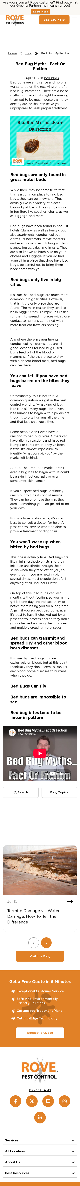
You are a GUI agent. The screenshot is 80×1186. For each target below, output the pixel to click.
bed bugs (51, 78)
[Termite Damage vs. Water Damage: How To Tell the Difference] (40, 870)
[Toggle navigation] (74, 20)
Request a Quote (40, 1033)
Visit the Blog (40, 956)
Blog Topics (59, 792)
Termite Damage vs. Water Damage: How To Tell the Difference (33, 916)
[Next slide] (46, 942)
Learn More (40, 11)
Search (22, 792)
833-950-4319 (54, 20)
